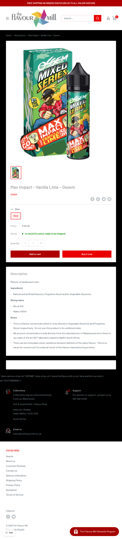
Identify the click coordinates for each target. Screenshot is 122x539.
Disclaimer (11, 489)
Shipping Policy (14, 480)
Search (9, 456)
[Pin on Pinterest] (98, 199)
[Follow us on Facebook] (8, 517)
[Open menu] (7, 18)
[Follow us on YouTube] (14, 517)
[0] (114, 18)
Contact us (11, 470)
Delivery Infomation (16, 475)
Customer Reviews (16, 465)
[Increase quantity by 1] (41, 243)
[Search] (97, 18)
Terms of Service (15, 494)
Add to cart (35, 254)
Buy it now (87, 254)
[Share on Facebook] (92, 199)
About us (10, 461)
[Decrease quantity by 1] (25, 243)
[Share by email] (109, 199)
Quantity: (15, 243)
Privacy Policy (13, 485)
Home (8, 35)
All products (19, 35)
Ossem (14, 194)
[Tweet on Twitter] (104, 199)
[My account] (108, 18)
